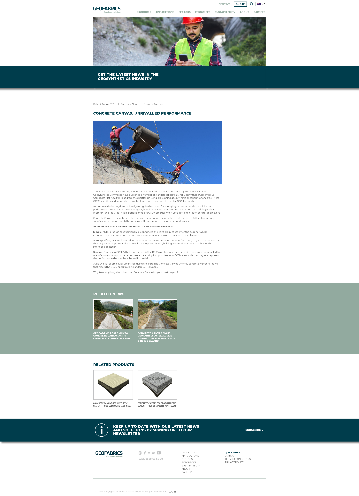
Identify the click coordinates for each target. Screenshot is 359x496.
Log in (172, 492)
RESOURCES (189, 462)
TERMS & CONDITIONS (238, 459)
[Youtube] (159, 453)
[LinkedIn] (153, 453)
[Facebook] (144, 453)
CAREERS (187, 472)
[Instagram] (140, 453)
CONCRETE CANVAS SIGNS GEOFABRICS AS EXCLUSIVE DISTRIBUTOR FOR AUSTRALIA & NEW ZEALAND (156, 337)
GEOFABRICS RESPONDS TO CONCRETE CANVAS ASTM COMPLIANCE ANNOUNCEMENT (112, 336)
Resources (202, 12)
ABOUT (186, 469)
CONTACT (230, 455)
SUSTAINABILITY (191, 465)
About (244, 12)
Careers (259, 12)
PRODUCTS (188, 452)
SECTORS (187, 459)
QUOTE (240, 4)
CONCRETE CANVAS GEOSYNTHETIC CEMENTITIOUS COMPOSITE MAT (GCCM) (112, 404)
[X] (149, 453)
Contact (224, 4)
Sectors (185, 12)
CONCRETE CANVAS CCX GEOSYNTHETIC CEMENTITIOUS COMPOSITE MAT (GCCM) (157, 404)
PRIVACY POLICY (234, 462)
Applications (165, 12)
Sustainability (225, 12)
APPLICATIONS (190, 456)
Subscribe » (254, 430)
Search (251, 4)
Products (144, 12)
